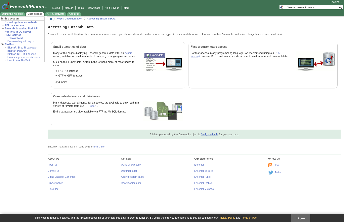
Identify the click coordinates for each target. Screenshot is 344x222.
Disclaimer (53, 189)
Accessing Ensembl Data (101, 18)
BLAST (56, 7)
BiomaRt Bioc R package (21, 47)
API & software (55, 13)
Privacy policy (55, 183)
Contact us (53, 171)
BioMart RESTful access (21, 53)
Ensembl (199, 165)
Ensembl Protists (203, 183)
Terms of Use (249, 217)
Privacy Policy (227, 217)
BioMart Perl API (17, 50)
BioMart (68, 7)
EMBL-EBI (99, 146)
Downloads (94, 7)
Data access (35, 13)
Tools (81, 7)
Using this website (12, 13)
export (128, 52)
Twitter (278, 172)
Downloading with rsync (20, 41)
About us (74, 13)
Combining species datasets (23, 57)
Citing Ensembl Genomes (61, 177)
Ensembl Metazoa (204, 189)
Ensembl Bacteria (203, 171)
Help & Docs (112, 7)
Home (51, 19)
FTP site (90, 105)
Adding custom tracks (132, 177)
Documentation (129, 171)
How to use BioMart (18, 60)
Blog (126, 7)
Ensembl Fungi (202, 177)
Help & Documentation (69, 18)
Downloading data (131, 183)
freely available (209, 134)
